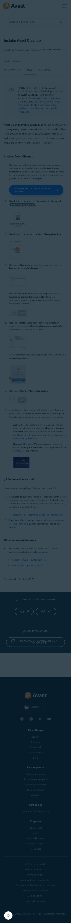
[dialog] (35, 461)
